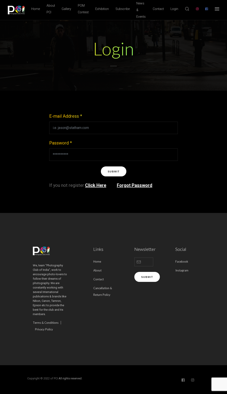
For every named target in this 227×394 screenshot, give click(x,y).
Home (35, 9)
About (97, 270)
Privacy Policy (44, 329)
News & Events (141, 10)
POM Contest (83, 9)
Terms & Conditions (46, 322)
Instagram (181, 270)
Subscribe (122, 9)
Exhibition (102, 9)
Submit (147, 277)
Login (174, 9)
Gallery (66, 9)
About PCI (51, 9)
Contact (158, 9)
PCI (56, 378)
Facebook (181, 261)
